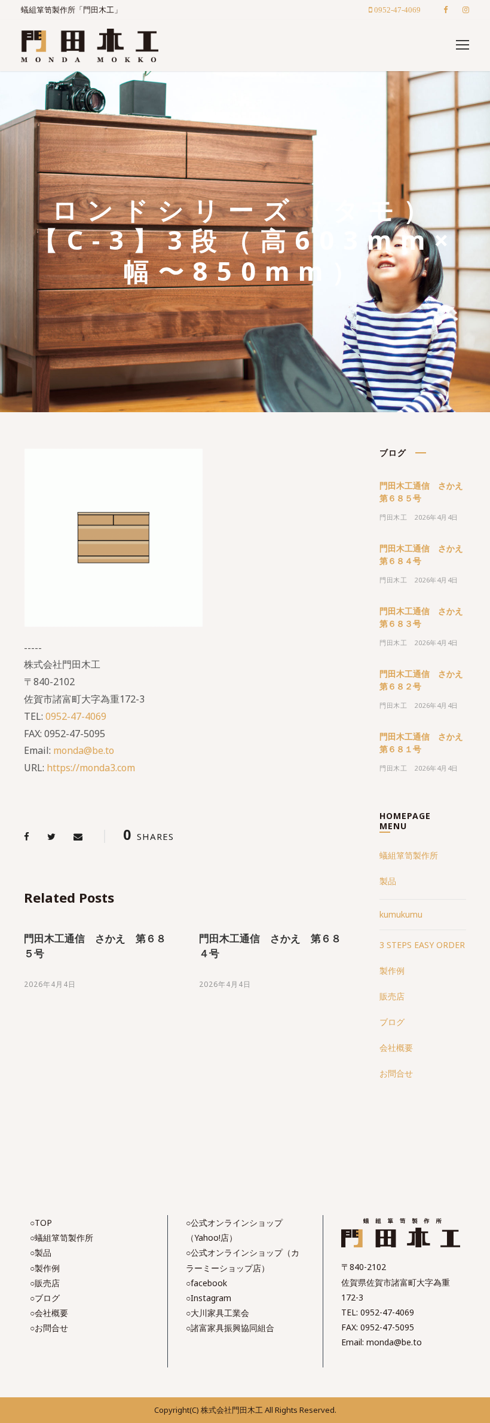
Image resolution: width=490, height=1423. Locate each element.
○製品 (40, 1252)
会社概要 (396, 1047)
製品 (387, 881)
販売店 (392, 996)
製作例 (392, 970)
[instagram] (466, 9)
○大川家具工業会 (217, 1312)
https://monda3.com (91, 767)
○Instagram (208, 1298)
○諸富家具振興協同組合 (230, 1327)
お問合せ (396, 1073)
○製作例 (45, 1268)
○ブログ (45, 1298)
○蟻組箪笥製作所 (61, 1237)
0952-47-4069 (75, 716)
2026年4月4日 (50, 984)
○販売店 (45, 1283)
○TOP (41, 1222)
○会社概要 (49, 1312)
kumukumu (400, 914)
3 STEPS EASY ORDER (422, 944)
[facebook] (445, 9)
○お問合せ (49, 1327)
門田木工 (393, 517)
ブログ (392, 1022)
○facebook (206, 1283)
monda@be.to (83, 750)
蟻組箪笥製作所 (408, 855)
